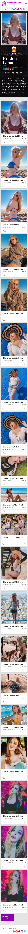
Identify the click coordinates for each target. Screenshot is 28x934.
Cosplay (12, 67)
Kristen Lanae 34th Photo (13, 447)
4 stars (18, 72)
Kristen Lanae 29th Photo (13, 626)
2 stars (21, 72)
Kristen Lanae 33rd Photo (13, 478)
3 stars (20, 72)
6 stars (16, 72)
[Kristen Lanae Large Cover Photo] (14, 43)
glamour (4, 81)
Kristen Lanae (10, 60)
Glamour (8, 67)
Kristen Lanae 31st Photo (13, 538)
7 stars (15, 72)
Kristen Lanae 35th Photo (13, 402)
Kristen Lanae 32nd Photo (13, 505)
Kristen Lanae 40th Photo (13, 180)
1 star (22, 72)
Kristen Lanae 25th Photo (13, 772)
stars (11, 72)
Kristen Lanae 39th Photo (13, 225)
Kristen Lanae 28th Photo (13, 664)
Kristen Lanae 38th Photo (13, 269)
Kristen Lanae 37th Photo (13, 314)
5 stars (17, 72)
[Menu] (4, 10)
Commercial (17, 67)
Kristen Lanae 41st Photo (13, 136)
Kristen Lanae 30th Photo (13, 582)
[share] (4, 69)
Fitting (21, 67)
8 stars (13, 72)
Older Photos (5, 918)
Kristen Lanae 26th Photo (13, 727)
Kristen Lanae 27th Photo (13, 696)
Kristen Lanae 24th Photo (13, 816)
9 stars (12, 72)
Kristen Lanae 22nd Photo (13, 905)
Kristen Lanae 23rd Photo (13, 860)
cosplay (15, 84)
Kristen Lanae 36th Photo (13, 358)
